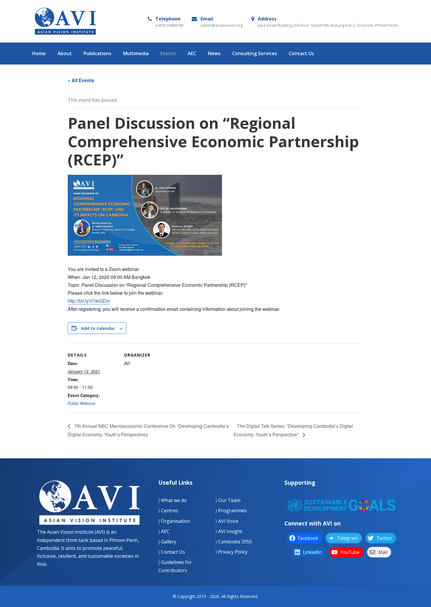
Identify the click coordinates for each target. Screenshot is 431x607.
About (64, 53)
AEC (192, 53)
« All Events (81, 80)
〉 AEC (163, 531)
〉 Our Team (228, 500)
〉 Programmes (231, 510)
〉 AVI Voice (227, 521)
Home (39, 53)
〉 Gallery (167, 541)
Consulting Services (254, 53)
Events (168, 53)
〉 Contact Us (171, 552)
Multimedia (136, 53)
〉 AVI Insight (229, 531)
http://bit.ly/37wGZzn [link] (89, 300)
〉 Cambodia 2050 (234, 541)
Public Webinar (82, 403)
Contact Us (301, 53)
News (214, 53)
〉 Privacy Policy (231, 552)
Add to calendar (98, 328)
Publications (97, 53)
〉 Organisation (174, 521)
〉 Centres (168, 510)
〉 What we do (172, 500)
